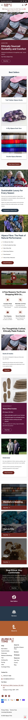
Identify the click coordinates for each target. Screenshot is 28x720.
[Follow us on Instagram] (23, 1)
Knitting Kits (4, 660)
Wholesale (16, 655)
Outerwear (4, 653)
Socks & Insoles (5, 651)
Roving (3, 662)
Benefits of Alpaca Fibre (19, 648)
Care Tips (16, 660)
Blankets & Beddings (6, 655)
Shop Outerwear (8, 472)
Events (16, 662)
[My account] (22, 5)
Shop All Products (7, 262)
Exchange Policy (5, 667)
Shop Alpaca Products (14, 164)
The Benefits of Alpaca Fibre (10, 210)
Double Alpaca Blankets (14, 156)
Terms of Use (13, 710)
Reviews (16, 652)
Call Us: (7, 1)
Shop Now (5, 61)
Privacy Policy (5, 710)
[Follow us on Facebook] (21, 1)
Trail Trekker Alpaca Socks (14, 100)
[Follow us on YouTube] (25, 1)
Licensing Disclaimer (6, 712)
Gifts (2, 664)
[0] (25, 5)
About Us (16, 645)
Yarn (2, 657)
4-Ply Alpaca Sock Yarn (14, 128)
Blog (15, 665)
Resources (17, 658)
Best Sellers (4, 648)
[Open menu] (2, 5)
